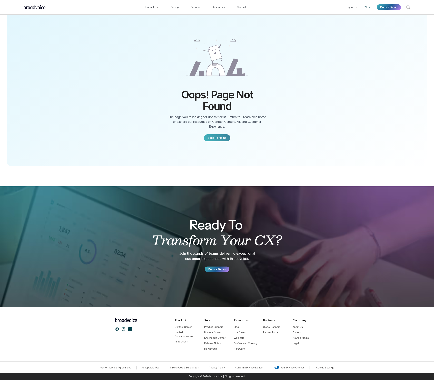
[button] (152, 7)
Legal (296, 343)
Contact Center (183, 326)
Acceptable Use (151, 367)
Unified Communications (184, 334)
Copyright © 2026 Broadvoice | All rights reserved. (217, 376)
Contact (241, 7)
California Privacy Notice (249, 367)
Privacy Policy (217, 367)
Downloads (210, 348)
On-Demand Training (245, 343)
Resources (218, 7)
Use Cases (240, 332)
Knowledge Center (214, 337)
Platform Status (212, 332)
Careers (297, 332)
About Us (298, 326)
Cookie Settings (325, 367)
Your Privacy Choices (292, 367)
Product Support (213, 326)
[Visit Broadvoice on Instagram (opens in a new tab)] (123, 329)
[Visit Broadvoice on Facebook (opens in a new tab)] (117, 329)
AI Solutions (181, 341)
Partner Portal (270, 332)
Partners (196, 7)
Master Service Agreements (115, 367)
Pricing (175, 7)
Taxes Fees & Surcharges (184, 367)
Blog (236, 326)
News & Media (301, 337)
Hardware (239, 348)
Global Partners (271, 326)
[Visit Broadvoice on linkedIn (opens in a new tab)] (130, 329)
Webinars (239, 337)
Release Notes (212, 343)
